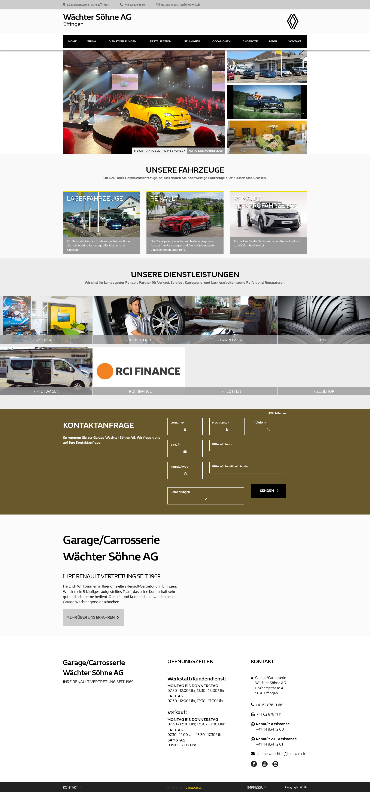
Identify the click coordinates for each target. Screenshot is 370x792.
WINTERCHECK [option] (174, 150)
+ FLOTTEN (231, 391)
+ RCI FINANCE (139, 391)
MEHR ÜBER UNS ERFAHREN (90, 617)
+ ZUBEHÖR (323, 391)
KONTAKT (71, 787)
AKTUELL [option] (153, 150)
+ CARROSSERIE (231, 340)
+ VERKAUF (46, 340)
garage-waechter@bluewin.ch (280, 754)
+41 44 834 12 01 (269, 744)
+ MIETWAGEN (46, 391)
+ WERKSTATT (139, 340)
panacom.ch (194, 787)
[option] (144, 102)
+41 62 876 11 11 (269, 714)
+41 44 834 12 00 (270, 729)
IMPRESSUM (256, 787)
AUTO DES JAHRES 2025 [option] (206, 150)
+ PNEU (323, 340)
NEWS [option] (138, 150)
